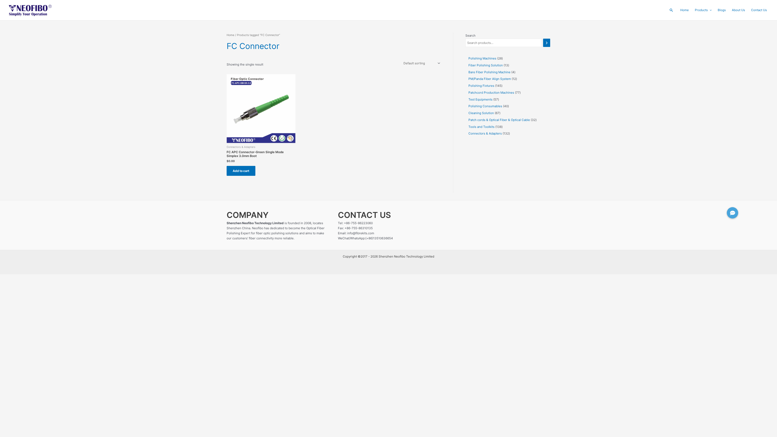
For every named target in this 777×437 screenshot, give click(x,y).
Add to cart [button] (241, 171)
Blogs (722, 10)
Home (684, 10)
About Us (738, 10)
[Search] (546, 43)
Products (701, 10)
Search (470, 35)
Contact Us (759, 10)
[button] (671, 10)
